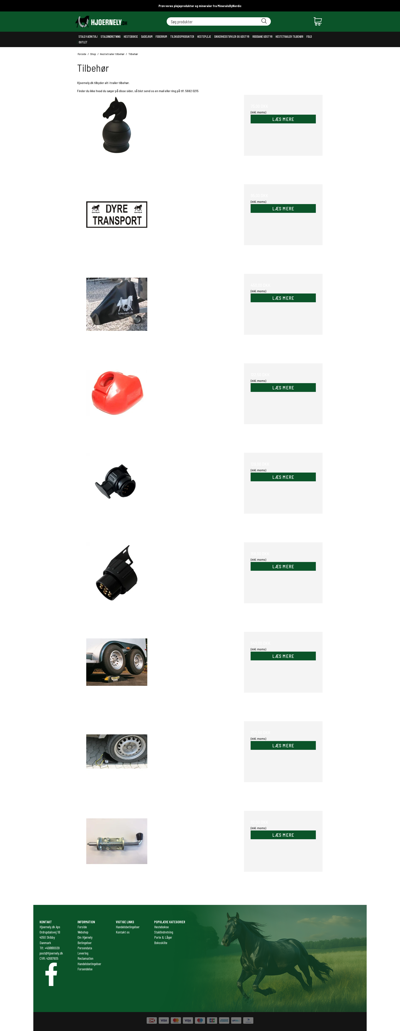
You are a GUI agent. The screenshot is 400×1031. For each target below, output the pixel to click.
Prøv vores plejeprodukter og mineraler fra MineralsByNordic (200, 6)
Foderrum (161, 36)
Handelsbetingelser (128, 926)
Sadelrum (146, 36)
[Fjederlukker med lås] (116, 850)
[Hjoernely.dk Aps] (101, 22)
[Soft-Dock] (116, 402)
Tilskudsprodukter (182, 36)
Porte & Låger (163, 937)
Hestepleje (204, 36)
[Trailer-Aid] (116, 671)
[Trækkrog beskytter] (116, 134)
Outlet (83, 42)
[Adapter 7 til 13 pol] (116, 581)
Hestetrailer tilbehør (289, 36)
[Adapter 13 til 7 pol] (116, 492)
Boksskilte (160, 942)
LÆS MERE (283, 119)
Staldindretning (111, 36)
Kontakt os (123, 932)
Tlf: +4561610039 (50, 948)
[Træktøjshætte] (116, 313)
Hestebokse (131, 36)
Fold (309, 36)
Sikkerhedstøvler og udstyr (231, 36)
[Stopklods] (116, 760)
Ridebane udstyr (262, 36)
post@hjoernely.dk (51, 953)
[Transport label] (116, 223)
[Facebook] (51, 974)
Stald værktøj (88, 36)
